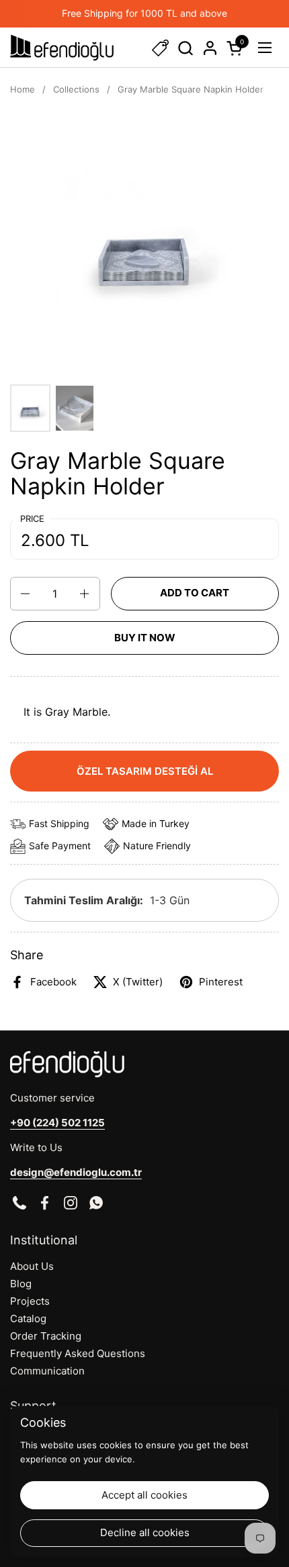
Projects (30, 1301)
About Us (32, 1266)
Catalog (28, 1318)
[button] (185, 48)
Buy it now (144, 637)
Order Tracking (45, 1336)
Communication (47, 1370)
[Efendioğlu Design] (62, 47)
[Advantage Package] (160, 48)
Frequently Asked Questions (77, 1353)
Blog (21, 1283)
